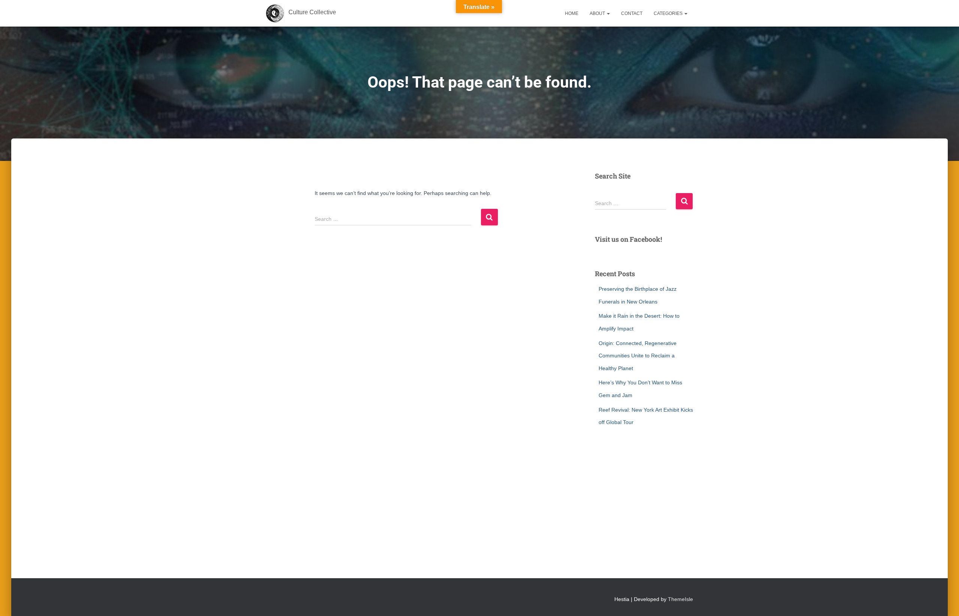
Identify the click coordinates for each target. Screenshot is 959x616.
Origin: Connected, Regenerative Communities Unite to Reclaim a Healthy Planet (638, 355)
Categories (669, 13)
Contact (631, 13)
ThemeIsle (680, 599)
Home (571, 13)
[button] (608, 13)
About (598, 13)
